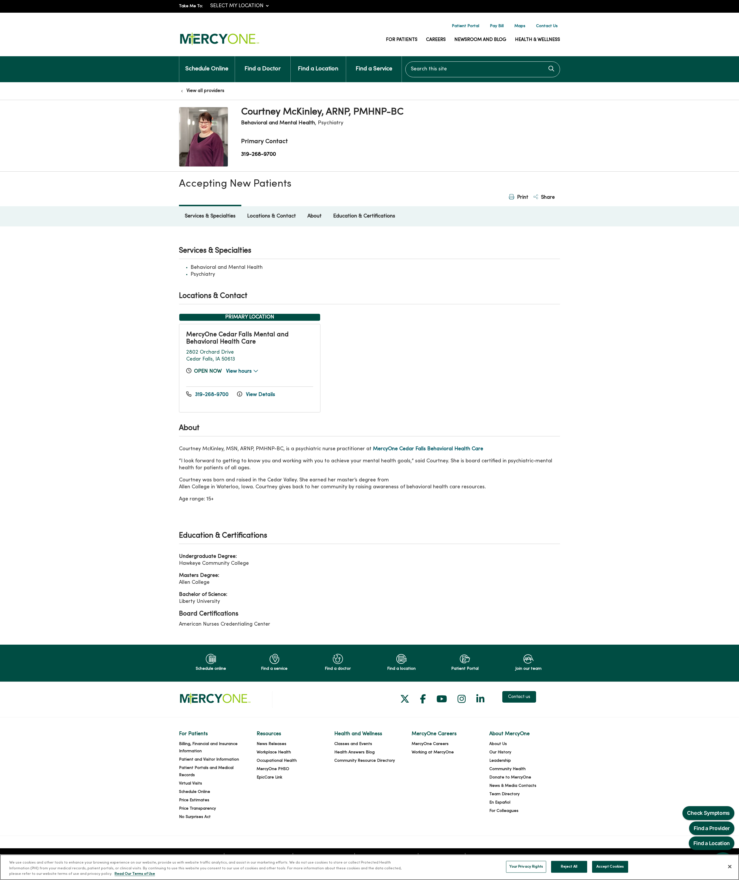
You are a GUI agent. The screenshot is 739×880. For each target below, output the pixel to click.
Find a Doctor (263, 69)
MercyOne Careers (430, 744)
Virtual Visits (190, 783)
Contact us (519, 697)
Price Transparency (197, 808)
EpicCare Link (269, 777)
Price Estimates (194, 800)
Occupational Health (277, 761)
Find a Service (374, 69)
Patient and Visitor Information (209, 759)
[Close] (729, 866)
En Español (499, 802)
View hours (239, 371)
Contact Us (547, 26)
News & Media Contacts (512, 786)
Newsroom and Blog (480, 39)
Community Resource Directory (364, 761)
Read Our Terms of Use (135, 874)
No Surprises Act (195, 817)
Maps (519, 26)
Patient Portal (465, 26)
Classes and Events (353, 744)
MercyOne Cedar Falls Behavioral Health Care (428, 448)
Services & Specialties (210, 216)
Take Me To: (191, 6)
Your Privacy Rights (526, 866)
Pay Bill (497, 26)
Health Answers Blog (354, 752)
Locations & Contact (271, 216)
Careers (436, 39)
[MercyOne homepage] (219, 45)
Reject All (569, 866)
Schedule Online (206, 69)
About (314, 216)
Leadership (500, 761)
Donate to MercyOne (510, 777)
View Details (260, 394)
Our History (500, 752)
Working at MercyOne (433, 752)
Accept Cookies (610, 866)
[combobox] (482, 69)
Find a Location (318, 69)
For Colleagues (503, 811)
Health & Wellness (537, 39)
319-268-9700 (258, 154)
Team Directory (504, 794)
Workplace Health (274, 752)
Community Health (507, 769)
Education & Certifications (364, 216)
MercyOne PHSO (273, 769)
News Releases (271, 744)
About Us (498, 744)
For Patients (401, 39)
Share (547, 197)
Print (522, 197)
